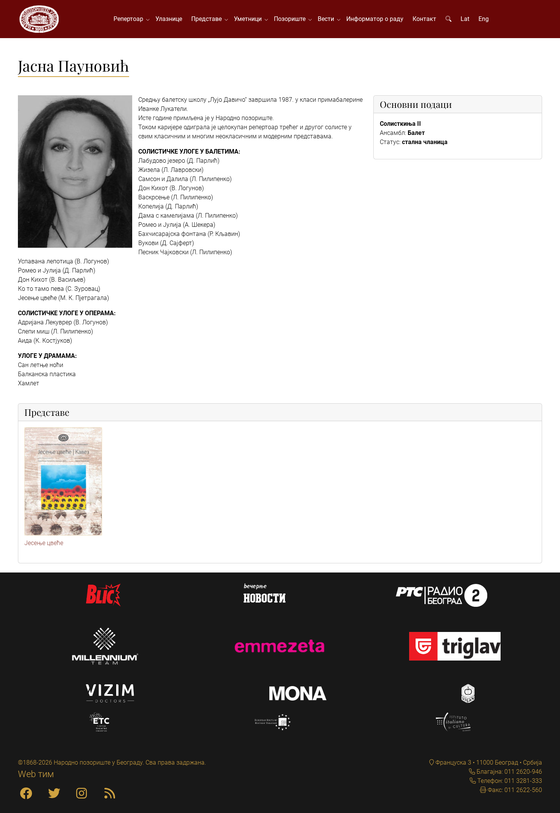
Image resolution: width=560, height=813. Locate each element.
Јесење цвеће (43, 543)
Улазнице (168, 18)
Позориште (291, 18)
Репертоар (130, 18)
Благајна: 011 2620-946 (508, 771)
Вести (327, 18)
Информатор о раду (374, 18)
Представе (208, 18)
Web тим (36, 774)
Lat (465, 18)
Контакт (424, 18)
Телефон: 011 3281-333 (509, 780)
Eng (483, 18)
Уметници (249, 18)
